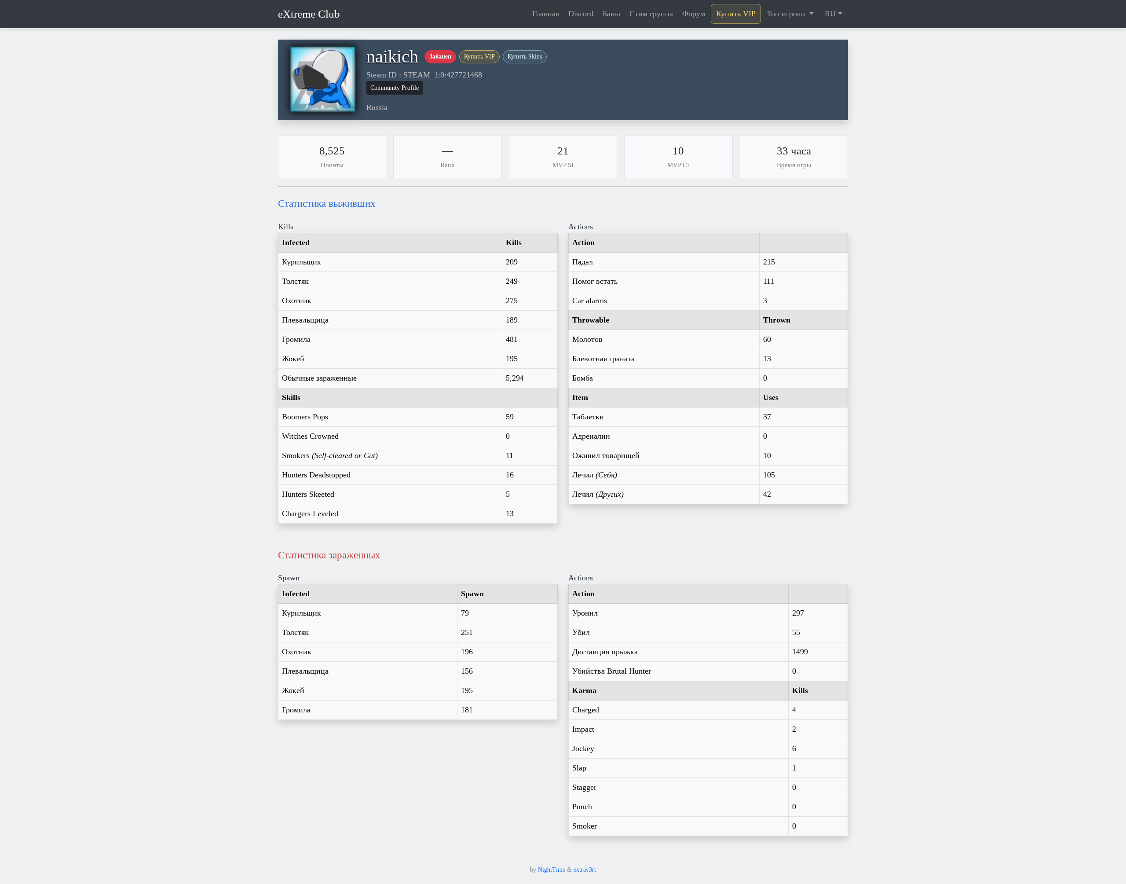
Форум (693, 13)
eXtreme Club (309, 14)
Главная (545, 13)
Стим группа (651, 13)
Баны (611, 13)
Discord (580, 13)
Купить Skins (525, 56)
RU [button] (830, 13)
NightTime (551, 869)
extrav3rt (585, 869)
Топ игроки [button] (787, 13)
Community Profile (394, 87)
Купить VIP (736, 13)
